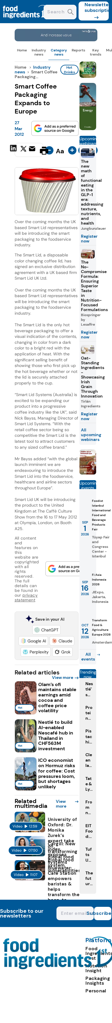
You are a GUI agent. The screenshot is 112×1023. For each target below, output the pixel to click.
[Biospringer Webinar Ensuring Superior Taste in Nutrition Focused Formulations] (87, 473)
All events (88, 656)
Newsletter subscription (97, 7)
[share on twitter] (23, 150)
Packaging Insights (97, 980)
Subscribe (102, 913)
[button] (46, 630)
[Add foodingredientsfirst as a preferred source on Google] (55, 128)
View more (62, 677)
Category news (59, 52)
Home (22, 50)
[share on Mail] (33, 150)
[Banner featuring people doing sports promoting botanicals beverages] (87, 128)
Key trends (95, 52)
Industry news (39, 52)
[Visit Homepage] (26, 21)
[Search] (70, 12)
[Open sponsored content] (56, 39)
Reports (78, 50)
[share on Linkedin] (14, 150)
